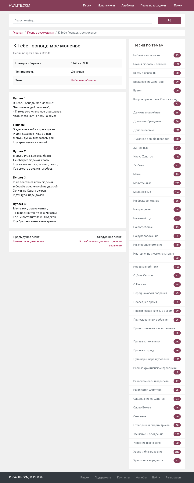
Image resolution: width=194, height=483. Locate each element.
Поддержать (103, 477)
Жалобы (141, 477)
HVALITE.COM (19, 5)
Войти (156, 477)
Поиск (178, 5)
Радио (85, 477)
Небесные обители (83, 80)
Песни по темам (148, 45)
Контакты (123, 477)
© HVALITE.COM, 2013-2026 (26, 477)
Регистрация (174, 477)
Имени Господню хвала (28, 241)
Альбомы (127, 5)
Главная (18, 32)
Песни (87, 5)
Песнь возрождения (153, 5)
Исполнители (106, 5)
